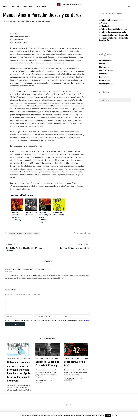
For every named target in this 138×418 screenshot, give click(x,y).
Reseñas (102, 80)
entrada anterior (11, 244)
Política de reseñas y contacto (113, 32)
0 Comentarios (19, 359)
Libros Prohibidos (11, 21)
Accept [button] (108, 415)
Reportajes (103, 77)
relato (19, 233)
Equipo (104, 23)
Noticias (102, 67)
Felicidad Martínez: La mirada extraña (74, 248)
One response (46, 21)
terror (36, 233)
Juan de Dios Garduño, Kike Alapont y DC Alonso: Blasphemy (24, 249)
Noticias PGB (104, 70)
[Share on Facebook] (74, 233)
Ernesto (12, 233)
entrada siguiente (84, 244)
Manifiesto (105, 26)
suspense (28, 233)
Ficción (102, 64)
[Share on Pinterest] (85, 233)
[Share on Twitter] (77, 233)
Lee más (114, 415)
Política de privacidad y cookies (114, 29)
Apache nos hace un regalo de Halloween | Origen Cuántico (27, 269)
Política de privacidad (81, 320)
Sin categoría (30, 21)
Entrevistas (104, 60)
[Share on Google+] (81, 233)
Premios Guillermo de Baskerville (35, 6)
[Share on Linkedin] (88, 233)
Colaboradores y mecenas (111, 20)
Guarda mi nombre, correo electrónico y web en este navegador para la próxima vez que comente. (40, 320)
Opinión (102, 74)
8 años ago (8, 271)
